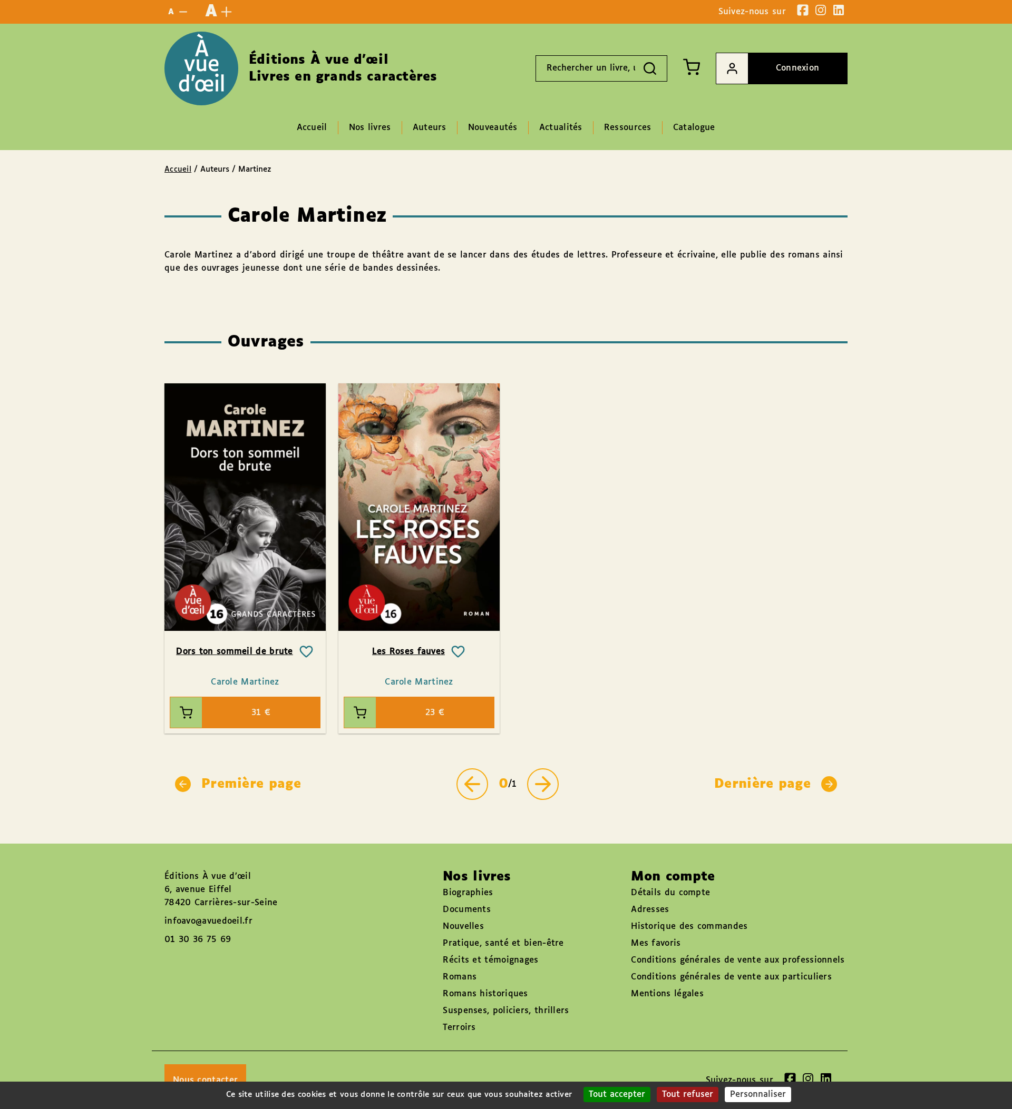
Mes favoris (655, 943)
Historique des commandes (689, 926)
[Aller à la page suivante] (543, 784)
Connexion (798, 68)
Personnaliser (758, 1094)
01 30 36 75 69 (197, 939)
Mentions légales (667, 993)
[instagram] (820, 10)
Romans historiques (485, 993)
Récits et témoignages (490, 960)
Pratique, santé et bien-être (503, 943)
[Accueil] (201, 68)
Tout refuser (687, 1094)
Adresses (650, 909)
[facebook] (802, 10)
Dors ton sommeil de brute (234, 651)
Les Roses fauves (408, 651)
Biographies (468, 892)
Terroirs (459, 1027)
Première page (251, 784)
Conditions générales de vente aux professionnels (737, 960)
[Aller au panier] (691, 66)
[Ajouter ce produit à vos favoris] (306, 652)
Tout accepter (617, 1094)
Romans (459, 977)
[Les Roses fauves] (419, 507)
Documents (467, 909)
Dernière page (762, 784)
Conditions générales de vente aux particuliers (731, 977)
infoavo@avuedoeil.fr (208, 921)
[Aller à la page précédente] (472, 784)
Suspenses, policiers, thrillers (506, 1010)
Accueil (177, 169)
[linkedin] (838, 10)
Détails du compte (670, 892)
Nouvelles (463, 926)
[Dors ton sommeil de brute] (245, 507)
